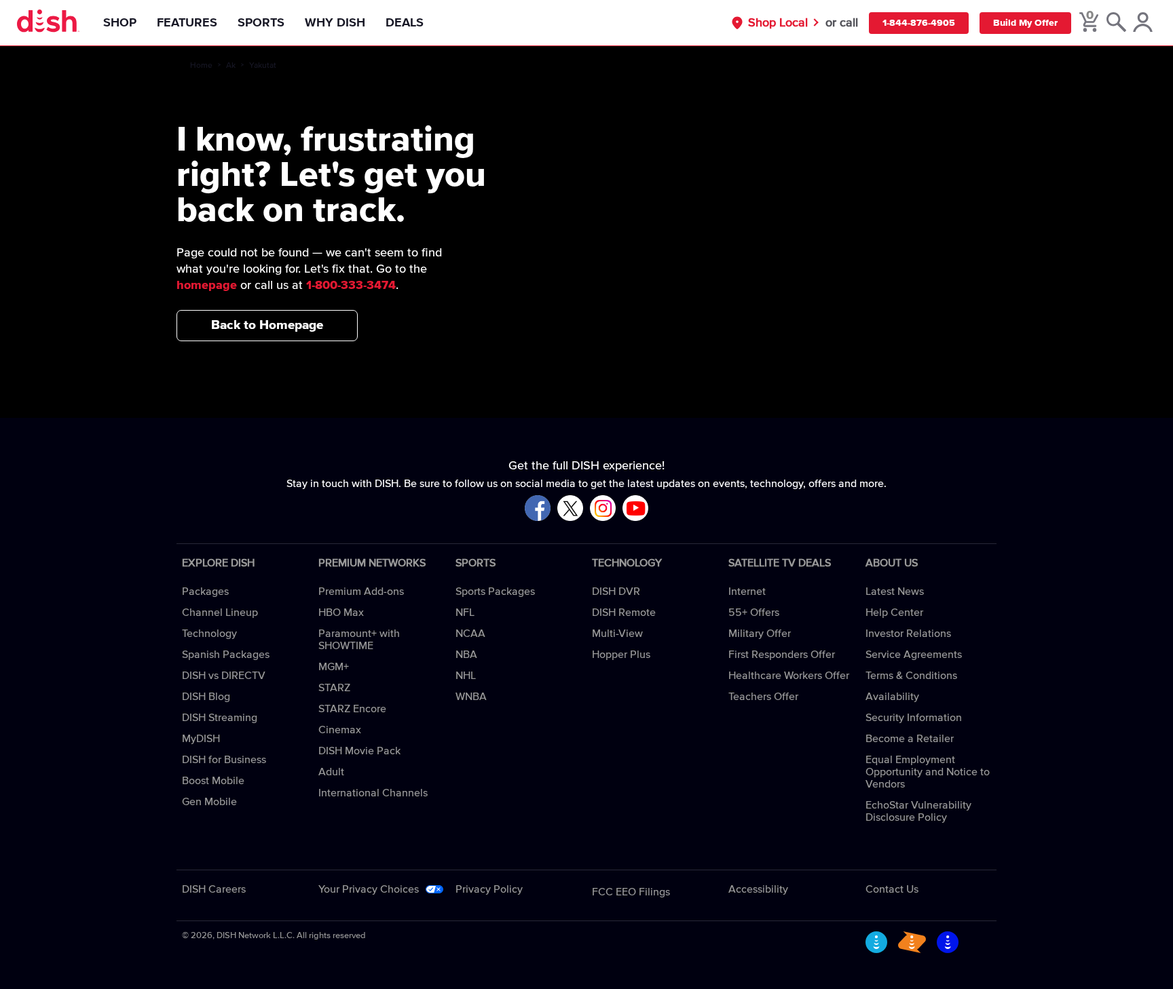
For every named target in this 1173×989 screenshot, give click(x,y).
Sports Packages (495, 591)
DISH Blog (206, 696)
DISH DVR (616, 591)
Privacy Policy (489, 889)
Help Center (894, 612)
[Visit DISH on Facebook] (538, 509)
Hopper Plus (621, 654)
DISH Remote (624, 612)
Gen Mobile (209, 801)
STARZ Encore (352, 708)
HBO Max (341, 612)
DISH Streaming (219, 717)
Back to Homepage (267, 325)
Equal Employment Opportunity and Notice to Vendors (927, 772)
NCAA (470, 633)
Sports (261, 23)
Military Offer (759, 633)
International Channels (373, 793)
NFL (464, 612)
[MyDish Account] (1143, 23)
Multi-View (617, 633)
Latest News (894, 591)
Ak (231, 66)
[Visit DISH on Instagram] (603, 509)
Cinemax (339, 729)
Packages (205, 591)
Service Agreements (913, 654)
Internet (747, 591)
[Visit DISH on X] (570, 509)
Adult (331, 772)
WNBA (471, 696)
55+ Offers (753, 612)
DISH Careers (214, 889)
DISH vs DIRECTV (223, 675)
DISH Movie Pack (359, 750)
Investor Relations (908, 633)
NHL (465, 675)
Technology (209, 633)
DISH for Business (224, 759)
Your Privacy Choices (368, 889)
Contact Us (891, 889)
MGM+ (333, 666)
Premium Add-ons (361, 591)
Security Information (913, 717)
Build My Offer (1025, 23)
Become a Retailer (909, 738)
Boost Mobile (213, 780)
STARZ (334, 687)
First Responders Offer (781, 654)
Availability (892, 696)
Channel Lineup (220, 612)
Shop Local (778, 23)
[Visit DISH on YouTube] (635, 509)
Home (201, 66)
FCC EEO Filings (631, 892)
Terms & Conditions (911, 675)
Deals (405, 23)
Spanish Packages (225, 654)
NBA (466, 654)
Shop (119, 23)
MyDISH (201, 738)
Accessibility (758, 889)
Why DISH (335, 23)
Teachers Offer (763, 696)
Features (187, 23)
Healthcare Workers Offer (788, 675)
